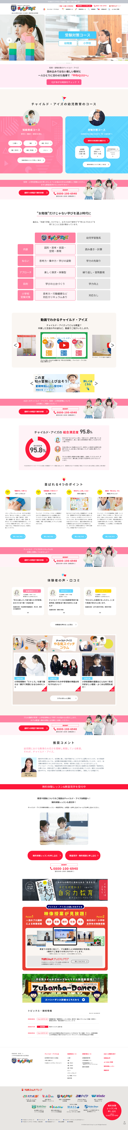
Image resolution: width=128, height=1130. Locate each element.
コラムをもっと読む (64, 698)
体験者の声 (103, 9)
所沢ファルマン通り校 (55, 1027)
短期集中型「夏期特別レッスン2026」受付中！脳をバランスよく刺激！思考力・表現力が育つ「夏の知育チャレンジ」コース (73, 1020)
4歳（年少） (46, 143)
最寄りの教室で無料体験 (34, 192)
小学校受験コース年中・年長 (97, 151)
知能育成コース (69, 9)
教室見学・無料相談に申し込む (82, 855)
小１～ (45, 150)
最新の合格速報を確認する (97, 141)
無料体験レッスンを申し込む (45, 855)
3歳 (30, 143)
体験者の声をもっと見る (64, 624)
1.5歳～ (15, 143)
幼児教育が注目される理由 (51, 1058)
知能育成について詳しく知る (31, 160)
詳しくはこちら (17, 536)
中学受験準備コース (90, 1063)
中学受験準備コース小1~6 (113, 151)
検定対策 (69, 1078)
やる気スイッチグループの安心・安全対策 (32, 1121)
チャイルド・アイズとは (53, 9)
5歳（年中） (15, 150)
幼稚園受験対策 (86, 1058)
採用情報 (71, 1121)
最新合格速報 (85, 1067)
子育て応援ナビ (49, 1060)
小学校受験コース (86, 1060)
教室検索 (93, 9)
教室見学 (106, 1070)
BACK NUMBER (94, 1013)
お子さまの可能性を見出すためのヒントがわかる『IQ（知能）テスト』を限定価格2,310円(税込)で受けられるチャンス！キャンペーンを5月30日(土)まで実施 (73, 1034)
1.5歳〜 (69, 1058)
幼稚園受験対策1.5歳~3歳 (82, 151)
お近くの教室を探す (110, 1054)
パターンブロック (71, 1073)
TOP (124, 1124)
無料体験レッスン (109, 1066)
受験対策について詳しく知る (96, 164)
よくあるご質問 (115, 9)
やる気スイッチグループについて (53, 1063)
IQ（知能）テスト (72, 1075)
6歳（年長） (30, 150)
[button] (9, 40)
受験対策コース (82, 9)
